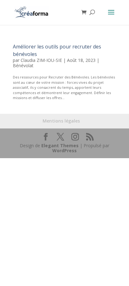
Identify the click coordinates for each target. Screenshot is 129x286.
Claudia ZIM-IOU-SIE (41, 60)
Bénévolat (23, 65)
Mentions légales (61, 121)
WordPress (64, 150)
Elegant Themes (60, 145)
